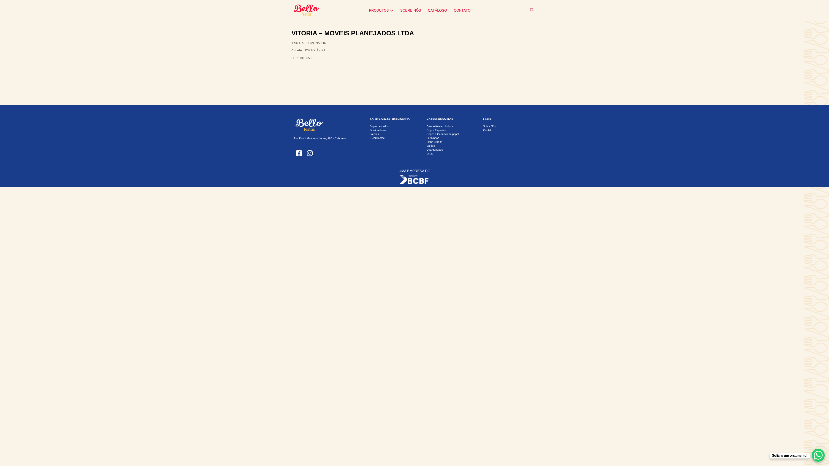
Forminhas (433, 138)
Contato (487, 130)
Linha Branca (434, 141)
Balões (431, 145)
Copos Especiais (436, 130)
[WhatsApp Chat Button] (818, 455)
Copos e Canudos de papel (443, 134)
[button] (532, 10)
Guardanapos (435, 149)
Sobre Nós (489, 126)
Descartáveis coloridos (440, 126)
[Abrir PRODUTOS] (391, 10)
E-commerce (377, 138)
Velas (430, 153)
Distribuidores (378, 130)
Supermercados (379, 126)
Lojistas (374, 134)
